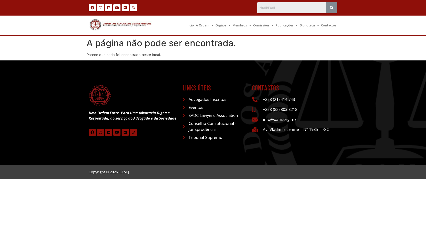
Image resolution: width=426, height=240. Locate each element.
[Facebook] (92, 7)
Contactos (329, 25)
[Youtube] (116, 7)
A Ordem (202, 25)
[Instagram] (100, 7)
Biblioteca (307, 25)
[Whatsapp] (133, 7)
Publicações (285, 25)
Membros (240, 25)
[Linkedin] (108, 7)
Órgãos (220, 25)
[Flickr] (125, 7)
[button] (204, 25)
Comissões (261, 25)
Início (190, 25)
